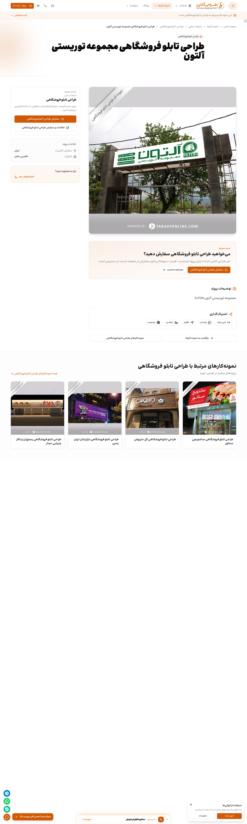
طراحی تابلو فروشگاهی (171, 27)
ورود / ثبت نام (19, 5)
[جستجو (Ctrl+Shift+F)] (52, 6)
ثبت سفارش (20, 15)
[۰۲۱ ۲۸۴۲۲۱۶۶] (45, 5)
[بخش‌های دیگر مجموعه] (233, 6)
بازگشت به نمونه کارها (197, 338)
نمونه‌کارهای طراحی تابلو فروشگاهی (125, 338)
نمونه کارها (164, 6)
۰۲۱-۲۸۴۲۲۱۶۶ (26, 177)
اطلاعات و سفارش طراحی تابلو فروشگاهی (43, 128)
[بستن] (191, 804)
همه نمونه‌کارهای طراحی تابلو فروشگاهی (36, 374)
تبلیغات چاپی (195, 27)
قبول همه (229, 816)
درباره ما (134, 6)
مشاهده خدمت (175, 270)
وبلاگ (146, 6)
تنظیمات (203, 816)
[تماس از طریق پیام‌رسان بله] (7, 809)
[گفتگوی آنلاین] (7, 817)
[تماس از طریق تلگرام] (7, 793)
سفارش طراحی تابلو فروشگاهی (207, 270)
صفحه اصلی (229, 27)
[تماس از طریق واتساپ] (7, 801)
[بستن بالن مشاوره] (167, 819)
